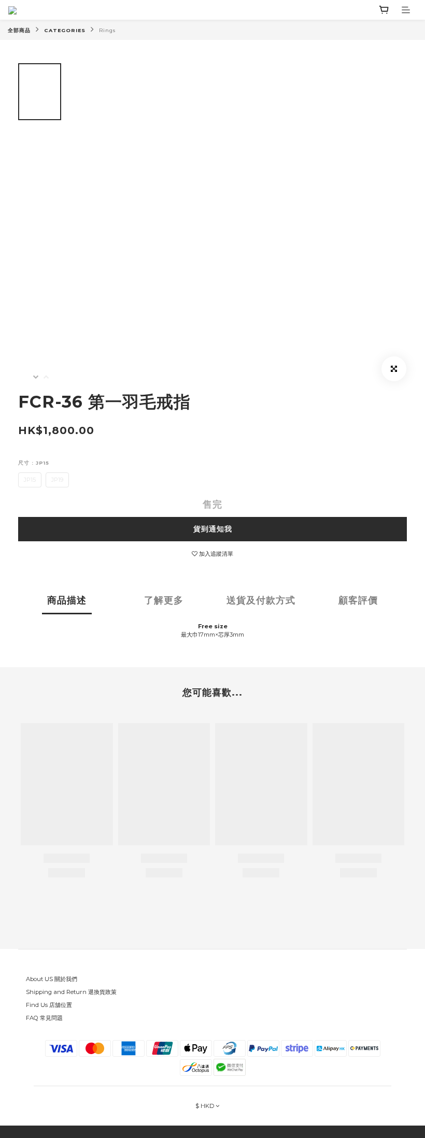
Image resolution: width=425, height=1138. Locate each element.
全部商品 (19, 30)
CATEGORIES (65, 30)
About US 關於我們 (51, 979)
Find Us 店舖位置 (49, 1005)
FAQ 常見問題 (44, 1017)
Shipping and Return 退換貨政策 (71, 992)
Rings (107, 30)
